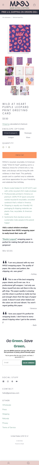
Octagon (11, 137)
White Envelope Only (11, 133)
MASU (21, 441)
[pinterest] (12, 381)
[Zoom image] (19, 39)
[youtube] (16, 381)
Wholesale (6, 405)
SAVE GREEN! (29, 362)
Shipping (5, 124)
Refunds (5, 418)
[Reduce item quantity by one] (3, 147)
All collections (6, 17)
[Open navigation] (4, 4)
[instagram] (8, 381)
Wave (28, 137)
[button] (7, 39)
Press (4, 409)
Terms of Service (9, 427)
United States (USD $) (19, 436)
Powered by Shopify (19, 444)
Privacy (5, 423)
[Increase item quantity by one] (9, 147)
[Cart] (34, 5)
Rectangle (28, 133)
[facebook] (3, 381)
